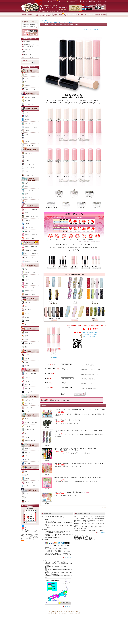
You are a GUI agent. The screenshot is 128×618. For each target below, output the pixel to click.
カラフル (27, 358)
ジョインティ (28, 377)
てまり (26, 276)
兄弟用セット (28, 213)
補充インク (27, 459)
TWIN (26, 171)
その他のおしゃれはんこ (31, 294)
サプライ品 (27, 231)
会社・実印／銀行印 (30, 97)
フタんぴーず (28, 392)
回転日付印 (27, 463)
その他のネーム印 (29, 145)
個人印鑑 (49, 22)
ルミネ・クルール (29, 287)
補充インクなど (29, 201)
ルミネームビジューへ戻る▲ (90, 29)
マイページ (84, 1)
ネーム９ (27, 112)
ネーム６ (27, 119)
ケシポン (27, 433)
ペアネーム (27, 141)
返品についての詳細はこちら (90, 332)
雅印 (26, 347)
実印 (26, 74)
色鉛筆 (26, 475)
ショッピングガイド (74, 1)
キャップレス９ (29, 123)
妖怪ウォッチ (28, 324)
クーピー (27, 478)
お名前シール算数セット (31, 250)
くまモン (27, 320)
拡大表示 (55, 357)
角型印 (26, 183)
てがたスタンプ (29, 400)
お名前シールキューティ (31, 246)
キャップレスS (28, 153)
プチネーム (27, 130)
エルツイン (27, 138)
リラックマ (27, 313)
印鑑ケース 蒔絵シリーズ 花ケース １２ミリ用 (68, 420)
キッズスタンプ (29, 227)
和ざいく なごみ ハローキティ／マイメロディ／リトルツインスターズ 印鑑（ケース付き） (78, 477)
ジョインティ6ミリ (29, 381)
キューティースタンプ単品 (31, 216)
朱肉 (26, 456)
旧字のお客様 (26, 41)
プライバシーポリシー (29, 57)
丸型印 (26, 186)
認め (26, 82)
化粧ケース (27, 448)
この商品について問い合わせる (91, 334)
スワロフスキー (29, 280)
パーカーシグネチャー (30, 167)
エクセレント (28, 160)
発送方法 (25, 52)
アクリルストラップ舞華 (31, 422)
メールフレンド (29, 197)
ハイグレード (28, 355)
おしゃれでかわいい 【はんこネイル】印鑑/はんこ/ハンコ (70, 492)
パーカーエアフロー (30, 164)
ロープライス (28, 365)
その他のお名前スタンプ (31, 234)
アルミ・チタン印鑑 (30, 89)
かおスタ (27, 411)
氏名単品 (27, 224)
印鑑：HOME (52, 1)
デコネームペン (29, 407)
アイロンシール (29, 257)
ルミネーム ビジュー (68, 22)
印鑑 (44, 22)
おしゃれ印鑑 (57, 22)
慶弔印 (26, 332)
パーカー (27, 493)
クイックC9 (28, 384)
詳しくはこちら (69, 557)
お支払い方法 (26, 49)
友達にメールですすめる (89, 337)
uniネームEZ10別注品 (30, 373)
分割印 (26, 339)
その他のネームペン (30, 175)
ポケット (27, 156)
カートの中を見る (102, 1)
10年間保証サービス (28, 44)
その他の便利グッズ (30, 440)
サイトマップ (62, 1)
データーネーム (29, 190)
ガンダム (27, 317)
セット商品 (27, 85)
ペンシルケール (29, 482)
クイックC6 (28, 388)
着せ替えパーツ (29, 116)
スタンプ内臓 (28, 343)
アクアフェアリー (29, 291)
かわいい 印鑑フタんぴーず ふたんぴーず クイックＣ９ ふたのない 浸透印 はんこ (77, 448)
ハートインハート (29, 283)
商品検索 (25, 60)
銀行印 (26, 78)
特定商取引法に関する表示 (72, 611)
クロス (26, 497)
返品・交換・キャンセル (29, 47)
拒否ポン (27, 437)
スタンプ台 (27, 220)
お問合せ (92, 1)
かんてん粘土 (28, 403)
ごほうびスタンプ (29, 238)
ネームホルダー (29, 426)
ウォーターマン (29, 501)
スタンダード (28, 362)
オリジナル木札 (29, 419)
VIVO (26, 134)
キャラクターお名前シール (31, 253)
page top (103, 507)
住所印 (26, 194)
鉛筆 (26, 471)
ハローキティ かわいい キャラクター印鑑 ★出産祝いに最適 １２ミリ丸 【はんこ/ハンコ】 (79, 463)
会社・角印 (27, 100)
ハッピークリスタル (30, 272)
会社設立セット (29, 104)
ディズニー (27, 302)
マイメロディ (28, 309)
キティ (26, 306)
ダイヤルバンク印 (29, 429)
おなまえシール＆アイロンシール (29, 262)
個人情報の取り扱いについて (56, 611)
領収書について (27, 54)
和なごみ (27, 269)
